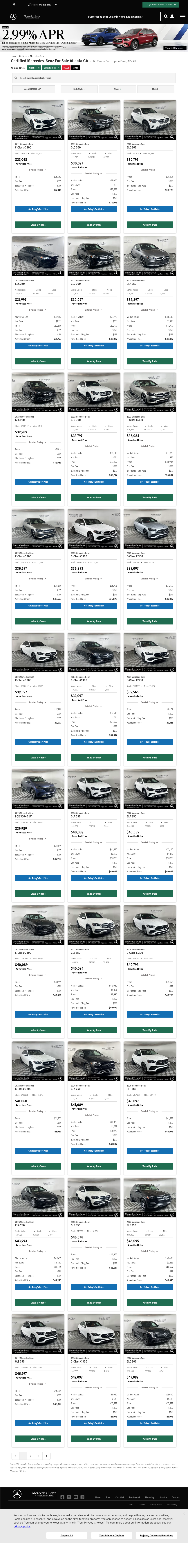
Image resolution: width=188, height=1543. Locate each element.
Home (98, 1497)
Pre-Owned (134, 1497)
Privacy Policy (156, 1504)
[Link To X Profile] (69, 1497)
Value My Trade (38, 224)
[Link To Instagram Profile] (82, 1497)
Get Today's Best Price (38, 209)
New (108, 1497)
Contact (176, 1497)
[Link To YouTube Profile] (76, 1497)
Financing (149, 1497)
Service (163, 1497)
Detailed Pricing (36, 169)
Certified (119, 1497)
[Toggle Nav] (183, 16)
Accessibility (172, 1504)
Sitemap (141, 1504)
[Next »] (46, 1456)
